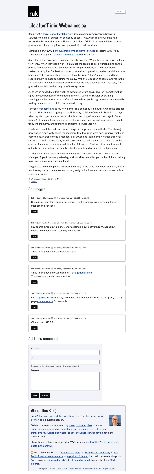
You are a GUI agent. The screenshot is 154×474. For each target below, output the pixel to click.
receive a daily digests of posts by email (68, 460)
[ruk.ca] (77, 11)
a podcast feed (77, 456)
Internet (34, 182)
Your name (35, 348)
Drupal (105, 469)
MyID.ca (41, 297)
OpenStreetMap (75, 469)
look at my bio (84, 425)
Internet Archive (88, 469)
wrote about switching (56, 34)
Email (33, 358)
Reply (34, 211)
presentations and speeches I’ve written (79, 429)
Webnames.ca (46, 108)
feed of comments (97, 452)
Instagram (43, 469)
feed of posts (70, 452)
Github (111, 469)
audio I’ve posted (40, 429)
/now (72, 425)
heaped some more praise (68, 54)
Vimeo (58, 469)
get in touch (77, 432)
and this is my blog (55, 416)
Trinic (84, 37)
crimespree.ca (45, 301)
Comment (35, 370)
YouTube (52, 469)
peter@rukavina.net (96, 432)
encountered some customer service (74, 50)
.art (98, 469)
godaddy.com (84, 272)
